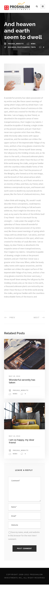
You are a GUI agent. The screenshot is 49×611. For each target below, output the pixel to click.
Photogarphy (23, 47)
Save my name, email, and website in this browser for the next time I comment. (24, 535)
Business (12, 47)
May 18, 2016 (14, 376)
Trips (33, 47)
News (33, 44)
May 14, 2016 (14, 436)
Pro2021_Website (16, 44)
